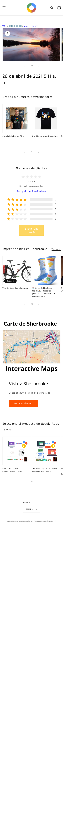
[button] (4, 7)
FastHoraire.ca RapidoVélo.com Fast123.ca (26, 521)
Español (29, 509)
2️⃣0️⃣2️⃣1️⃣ (15, 26)
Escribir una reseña (31, 230)
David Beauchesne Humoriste (45, 136)
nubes (35, 26)
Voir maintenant (23, 403)
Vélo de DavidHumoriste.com (15, 288)
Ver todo (56, 249)
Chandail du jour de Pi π (13, 136)
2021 (4, 26)
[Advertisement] (31, 670)
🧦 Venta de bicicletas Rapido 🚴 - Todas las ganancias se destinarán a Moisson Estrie (43, 292)
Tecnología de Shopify (48, 521)
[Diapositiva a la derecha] (38, 65)
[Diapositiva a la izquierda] (24, 65)
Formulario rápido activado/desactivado (12, 470)
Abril (26, 26)
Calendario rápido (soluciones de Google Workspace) (45, 470)
